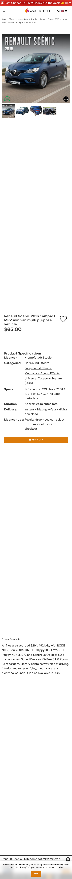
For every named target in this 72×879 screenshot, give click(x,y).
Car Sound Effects (37, 363)
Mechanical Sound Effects (42, 373)
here (68, 3)
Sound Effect (8, 19)
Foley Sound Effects (38, 368)
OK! (36, 873)
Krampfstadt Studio (27, 19)
